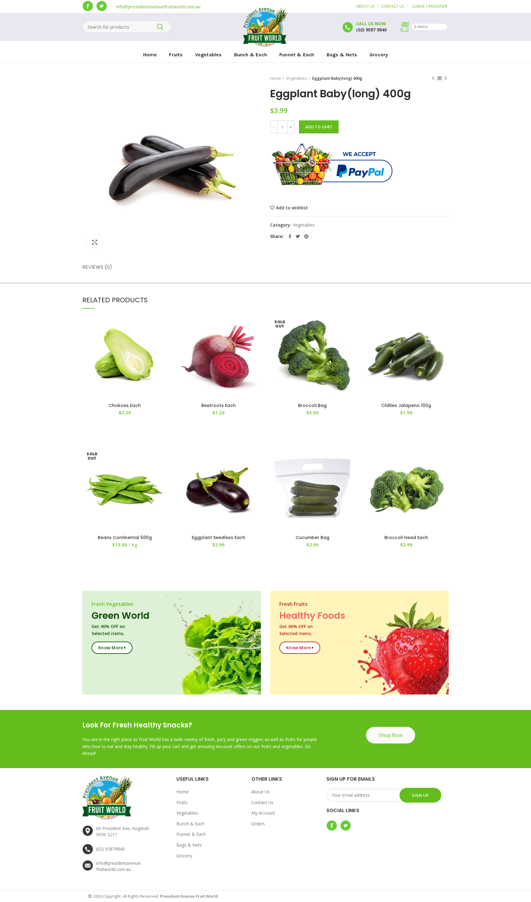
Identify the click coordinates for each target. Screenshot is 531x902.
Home (275, 78)
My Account (263, 813)
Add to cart (318, 127)
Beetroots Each (218, 405)
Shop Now (391, 735)
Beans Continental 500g (125, 537)
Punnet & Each (191, 834)
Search (160, 27)
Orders (258, 824)
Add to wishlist (292, 208)
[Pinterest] (306, 236)
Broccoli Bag (312, 405)
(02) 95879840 (110, 849)
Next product (445, 78)
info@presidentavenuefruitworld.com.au (158, 6)
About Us (260, 792)
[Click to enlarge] (94, 242)
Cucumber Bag (312, 537)
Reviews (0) (97, 267)
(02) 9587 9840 (371, 30)
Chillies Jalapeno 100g (406, 405)
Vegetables (296, 78)
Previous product (433, 78)
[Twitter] (297, 236)
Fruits (181, 802)
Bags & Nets (189, 845)
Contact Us (262, 802)
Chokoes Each (125, 405)
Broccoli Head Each (406, 537)
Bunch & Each (190, 824)
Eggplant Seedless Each (218, 537)
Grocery (184, 856)
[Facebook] (289, 236)
